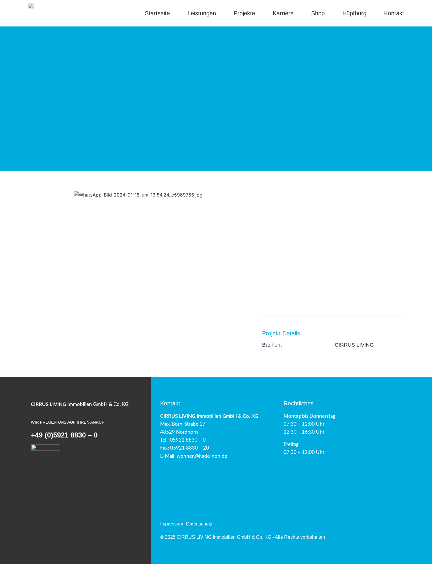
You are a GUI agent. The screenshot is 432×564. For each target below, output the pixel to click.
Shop (318, 13)
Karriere (283, 13)
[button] (33, 195)
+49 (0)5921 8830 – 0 (64, 435)
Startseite (157, 13)
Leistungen (201, 13)
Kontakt (394, 13)
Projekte (244, 13)
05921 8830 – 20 (189, 447)
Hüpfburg (354, 13)
